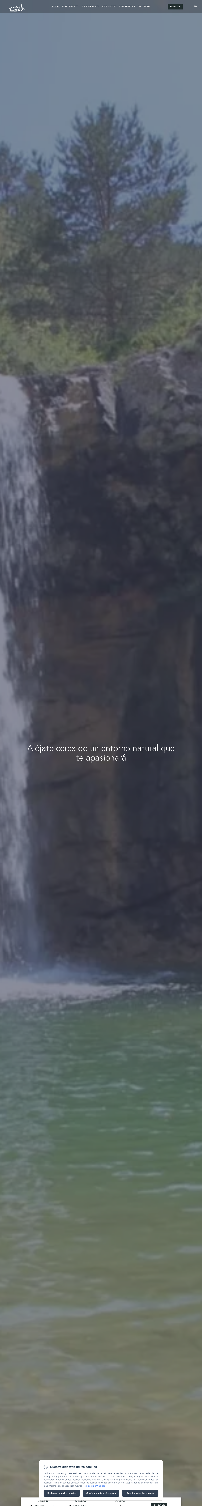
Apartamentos (71, 6)
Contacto (144, 6)
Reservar (175, 6)
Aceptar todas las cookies (140, 1493)
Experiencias (127, 6)
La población (90, 6)
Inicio (55, 6)
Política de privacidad (94, 1485)
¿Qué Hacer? (108, 6)
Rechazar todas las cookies (61, 1493)
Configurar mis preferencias (101, 1493)
